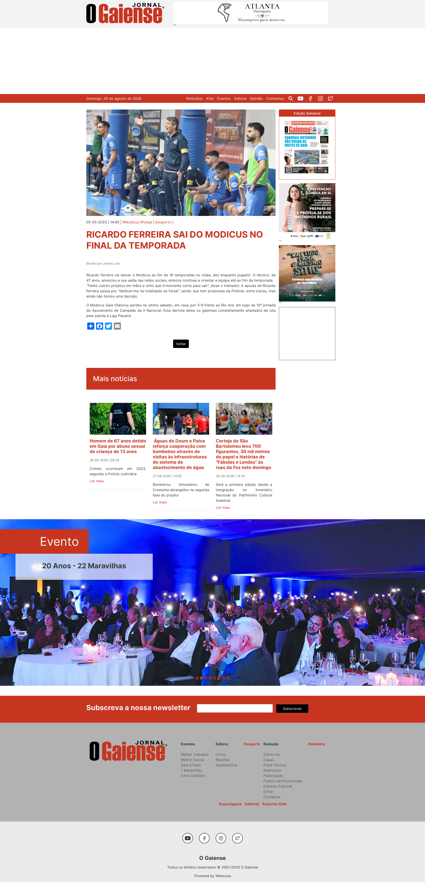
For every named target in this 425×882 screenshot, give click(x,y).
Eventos (224, 98)
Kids (210, 98)
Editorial (252, 804)
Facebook (312, 98)
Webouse (223, 876)
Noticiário (194, 98)
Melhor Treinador (195, 754)
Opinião (256, 98)
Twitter (332, 98)
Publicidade (273, 775)
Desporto (163, 222)
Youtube (302, 98)
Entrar (268, 791)
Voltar (181, 344)
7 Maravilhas (191, 770)
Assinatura (272, 770)
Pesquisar (292, 98)
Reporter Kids (274, 804)
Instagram (322, 98)
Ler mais (97, 481)
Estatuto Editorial (277, 786)
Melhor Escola (192, 759)
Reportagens (230, 804)
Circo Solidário (193, 775)
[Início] (126, 14)
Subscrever (292, 708)
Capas (268, 759)
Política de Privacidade (282, 781)
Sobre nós (271, 754)
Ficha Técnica (274, 765)
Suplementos (226, 765)
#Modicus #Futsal (137, 222)
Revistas (223, 759)
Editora (240, 98)
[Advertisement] (212, 61)
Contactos (275, 98)
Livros (221, 754)
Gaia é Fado (191, 765)
